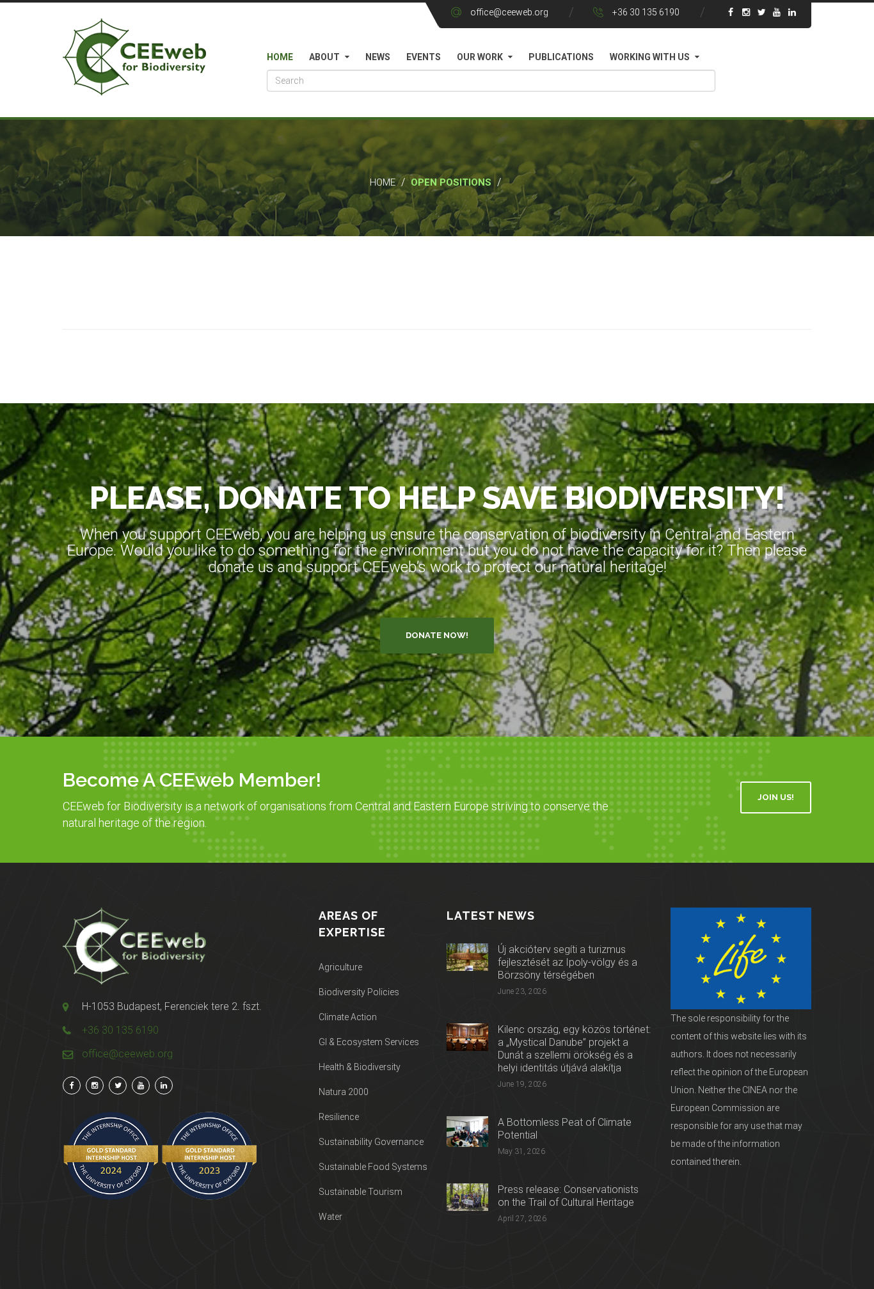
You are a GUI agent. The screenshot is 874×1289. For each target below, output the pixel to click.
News (377, 57)
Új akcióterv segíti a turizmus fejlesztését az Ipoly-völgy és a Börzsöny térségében (567, 962)
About (324, 57)
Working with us (650, 57)
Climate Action (348, 1017)
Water (330, 1217)
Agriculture (340, 967)
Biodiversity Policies (359, 992)
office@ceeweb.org (509, 12)
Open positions (451, 182)
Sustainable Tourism (360, 1192)
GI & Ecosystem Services (369, 1042)
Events (423, 57)
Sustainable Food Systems (373, 1167)
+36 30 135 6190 (645, 12)
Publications (561, 57)
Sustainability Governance (371, 1142)
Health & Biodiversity (360, 1067)
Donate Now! (437, 635)
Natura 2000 (344, 1092)
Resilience (339, 1117)
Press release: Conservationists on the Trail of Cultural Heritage (568, 1195)
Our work (480, 57)
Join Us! (776, 797)
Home (280, 57)
